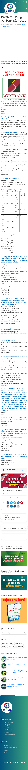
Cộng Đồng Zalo (8, 732)
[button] (8, 502)
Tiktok (5, 752)
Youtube (6, 750)
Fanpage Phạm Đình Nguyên (11, 747)
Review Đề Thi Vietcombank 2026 (16, 664)
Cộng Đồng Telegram (9, 734)
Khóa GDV (6, 727)
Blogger (14, 764)
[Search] (26, 8)
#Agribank (8, 509)
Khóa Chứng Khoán (9, 729)
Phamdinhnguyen (8, 722)
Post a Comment (6, 26)
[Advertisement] (14, 43)
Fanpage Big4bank (9, 745)
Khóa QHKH (7, 725)
